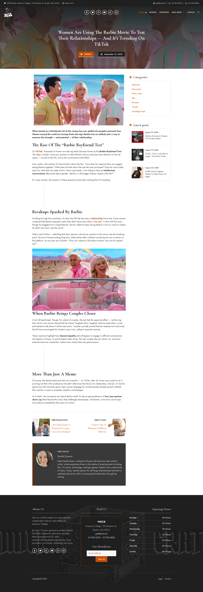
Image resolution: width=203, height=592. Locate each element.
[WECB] (8, 12)
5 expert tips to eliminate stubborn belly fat (97, 428)
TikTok (39, 151)
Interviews (164, 12)
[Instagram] (98, 12)
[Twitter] (92, 12)
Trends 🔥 (142, 12)
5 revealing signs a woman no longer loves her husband (61, 428)
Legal (160, 578)
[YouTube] (104, 12)
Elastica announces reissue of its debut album (156, 137)
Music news (177, 12)
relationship (97, 218)
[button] (198, 12)
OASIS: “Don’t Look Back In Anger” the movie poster (156, 155)
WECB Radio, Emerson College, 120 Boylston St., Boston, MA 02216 (33, 3)
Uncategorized (138, 111)
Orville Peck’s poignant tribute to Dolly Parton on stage (155, 174)
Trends (87, 54)
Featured (136, 84)
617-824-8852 (193, 3)
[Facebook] (86, 12)
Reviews (153, 12)
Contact (191, 12)
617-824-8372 (176, 3)
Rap (133, 98)
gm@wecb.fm (161, 3)
